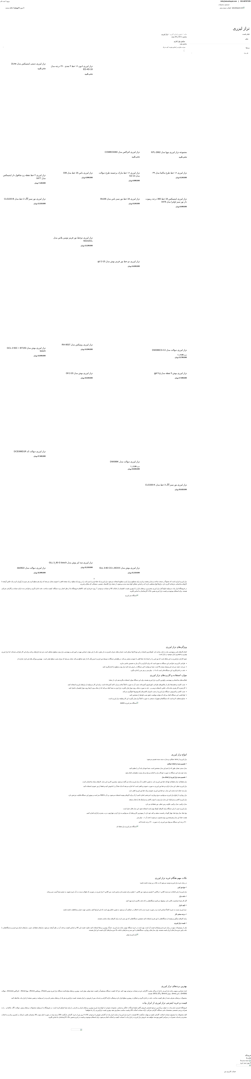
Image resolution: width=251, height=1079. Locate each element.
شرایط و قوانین (161, 1029)
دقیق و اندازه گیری (176, 34)
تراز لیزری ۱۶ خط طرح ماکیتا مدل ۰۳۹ (169, 173)
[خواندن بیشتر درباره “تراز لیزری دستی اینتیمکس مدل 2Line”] (43, 59)
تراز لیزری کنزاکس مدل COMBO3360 (122, 152)
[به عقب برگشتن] (247, 23)
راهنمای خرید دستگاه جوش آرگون (113, 1044)
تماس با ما (204, 1029)
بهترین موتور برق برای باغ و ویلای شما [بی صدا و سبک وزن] (105, 1029)
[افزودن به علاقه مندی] (173, 148)
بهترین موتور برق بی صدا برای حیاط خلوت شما (109, 1037)
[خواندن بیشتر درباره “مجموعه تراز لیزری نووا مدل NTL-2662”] (184, 148)
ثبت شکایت (204, 1042)
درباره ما (205, 1034)
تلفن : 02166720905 (243, 1036)
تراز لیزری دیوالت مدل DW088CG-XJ (169, 350)
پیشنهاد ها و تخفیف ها (159, 1038)
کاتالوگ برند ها (161, 1034)
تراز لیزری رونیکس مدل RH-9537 (77, 344)
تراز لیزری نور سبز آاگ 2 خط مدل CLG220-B (25, 199)
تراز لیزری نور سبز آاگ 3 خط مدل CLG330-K (166, 485)
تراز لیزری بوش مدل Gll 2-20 (79, 373)
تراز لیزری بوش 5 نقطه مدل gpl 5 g (170, 373)
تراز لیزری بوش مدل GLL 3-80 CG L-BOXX (119, 568)
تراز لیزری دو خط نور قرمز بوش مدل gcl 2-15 (119, 261)
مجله (206, 1038)
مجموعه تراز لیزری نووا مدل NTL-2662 (169, 152)
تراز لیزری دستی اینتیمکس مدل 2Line (28, 63)
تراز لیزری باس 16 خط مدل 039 (78, 173)
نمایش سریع (179, 148)
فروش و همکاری (202, 1046)
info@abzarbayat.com (242, 1044)
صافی (246, 39)
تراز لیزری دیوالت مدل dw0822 (31, 568)
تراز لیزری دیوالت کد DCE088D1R (30, 451)
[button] (184, 168)
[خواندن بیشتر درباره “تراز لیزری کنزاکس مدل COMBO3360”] (137, 148)
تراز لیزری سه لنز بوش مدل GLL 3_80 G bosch (71, 562)
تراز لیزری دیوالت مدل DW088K (125, 461)
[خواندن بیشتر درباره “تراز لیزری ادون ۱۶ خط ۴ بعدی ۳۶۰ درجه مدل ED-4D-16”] (90, 62)
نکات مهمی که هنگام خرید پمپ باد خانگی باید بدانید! (107, 1033)
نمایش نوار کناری (179, 41)
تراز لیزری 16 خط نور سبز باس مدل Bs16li (120, 199)
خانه (185, 34)
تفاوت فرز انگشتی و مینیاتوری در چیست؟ (110, 1041)
